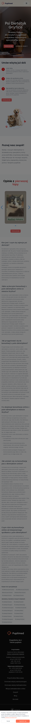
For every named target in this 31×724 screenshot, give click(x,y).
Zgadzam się (22, 721)
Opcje (8, 721)
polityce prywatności (11, 717)
